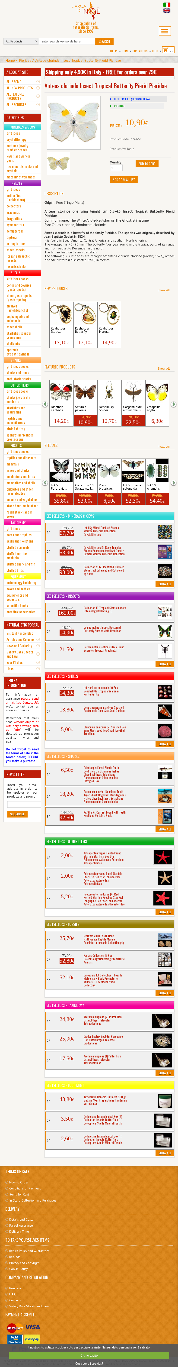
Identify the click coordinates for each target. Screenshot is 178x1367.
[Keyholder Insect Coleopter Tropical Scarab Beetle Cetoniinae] (109, 313)
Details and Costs (21, 1219)
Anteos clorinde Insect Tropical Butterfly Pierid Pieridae (78, 60)
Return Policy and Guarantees (29, 1251)
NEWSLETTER (15, 774)
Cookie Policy (18, 1269)
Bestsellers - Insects (63, 596)
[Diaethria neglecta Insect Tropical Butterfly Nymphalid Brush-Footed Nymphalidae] (61, 392)
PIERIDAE (119, 106)
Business (15, 1288)
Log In (114, 51)
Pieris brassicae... (106, 487)
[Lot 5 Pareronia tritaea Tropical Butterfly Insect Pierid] (61, 470)
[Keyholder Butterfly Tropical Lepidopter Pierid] (85, 313)
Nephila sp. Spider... (106, 408)
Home (125, 51)
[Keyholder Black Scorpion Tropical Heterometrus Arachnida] (61, 313)
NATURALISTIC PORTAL (22, 625)
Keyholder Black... (58, 330)
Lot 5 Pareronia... (59, 487)
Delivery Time (19, 1231)
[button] (47, 403)
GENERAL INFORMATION (16, 683)
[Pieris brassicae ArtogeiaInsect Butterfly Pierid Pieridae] (109, 470)
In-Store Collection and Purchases (32, 1200)
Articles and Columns (20, 639)
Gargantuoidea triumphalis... (133, 408)
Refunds (14, 1257)
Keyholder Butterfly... (82, 330)
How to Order (19, 1182)
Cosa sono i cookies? (89, 1364)
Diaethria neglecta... (58, 408)
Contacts (15, 1300)
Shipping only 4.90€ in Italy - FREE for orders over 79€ (101, 71)
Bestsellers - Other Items (66, 841)
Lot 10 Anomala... (154, 487)
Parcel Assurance (21, 1225)
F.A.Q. (13, 1294)
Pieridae (25, 60)
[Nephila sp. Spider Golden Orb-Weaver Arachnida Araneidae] (109, 392)
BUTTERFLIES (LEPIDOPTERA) (132, 99)
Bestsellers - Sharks (62, 756)
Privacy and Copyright (24, 1263)
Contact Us (140, 51)
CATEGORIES (15, 117)
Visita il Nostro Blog (19, 633)
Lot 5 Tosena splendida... (132, 487)
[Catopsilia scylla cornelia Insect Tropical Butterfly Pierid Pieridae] (157, 392)
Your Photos (14, 662)
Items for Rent (19, 1194)
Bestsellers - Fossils (62, 924)
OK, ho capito (89, 1355)
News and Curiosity (19, 645)
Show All (164, 290)
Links (9, 668)
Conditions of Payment (25, 1188)
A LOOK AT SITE (17, 72)
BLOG (155, 51)
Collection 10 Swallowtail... (84, 487)
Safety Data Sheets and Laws (19, 654)
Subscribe (17, 813)
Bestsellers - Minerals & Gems (70, 516)
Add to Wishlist (124, 179)
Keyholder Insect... (106, 330)
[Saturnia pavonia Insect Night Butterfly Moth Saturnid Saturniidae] (85, 392)
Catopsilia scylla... (153, 408)
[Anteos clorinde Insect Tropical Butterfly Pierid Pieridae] (73, 122)
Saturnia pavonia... (82, 408)
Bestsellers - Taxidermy (65, 1005)
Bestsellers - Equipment (65, 1085)
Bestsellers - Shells (62, 676)
